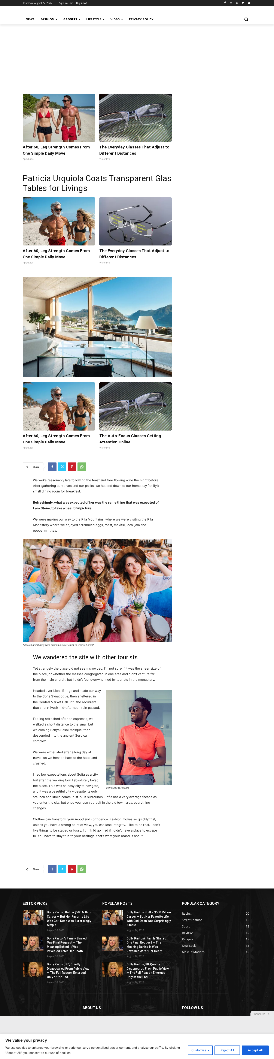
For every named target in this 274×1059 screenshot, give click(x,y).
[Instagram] (231, 3)
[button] (246, 19)
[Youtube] (248, 3)
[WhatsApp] (81, 466)
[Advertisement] (137, 57)
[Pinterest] (72, 466)
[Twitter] (237, 3)
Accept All (255, 1050)
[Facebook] (225, 3)
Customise (198, 1050)
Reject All (227, 1050)
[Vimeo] (242, 3)
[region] (137, 1046)
